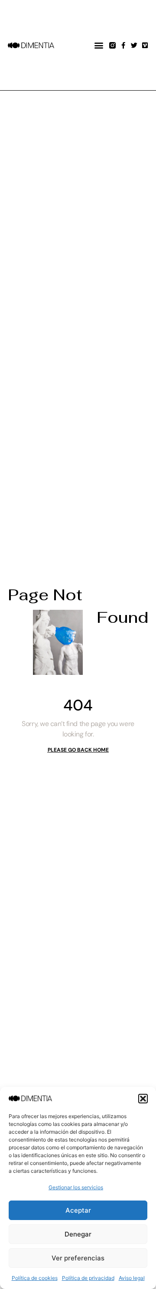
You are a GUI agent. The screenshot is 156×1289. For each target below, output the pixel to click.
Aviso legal (132, 1278)
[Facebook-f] (123, 45)
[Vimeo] (145, 45)
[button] (143, 1098)
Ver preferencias (78, 1258)
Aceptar (78, 1210)
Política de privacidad (88, 1278)
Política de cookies (35, 1278)
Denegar (78, 1234)
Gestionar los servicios (76, 1187)
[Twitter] (134, 45)
